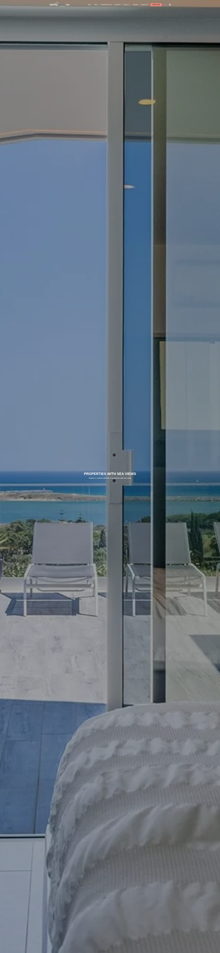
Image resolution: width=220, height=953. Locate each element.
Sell (96, 4)
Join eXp (156, 4)
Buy (90, 4)
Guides (117, 4)
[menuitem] (170, 5)
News (135, 4)
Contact (145, 4)
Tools (126, 4)
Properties (106, 4)
